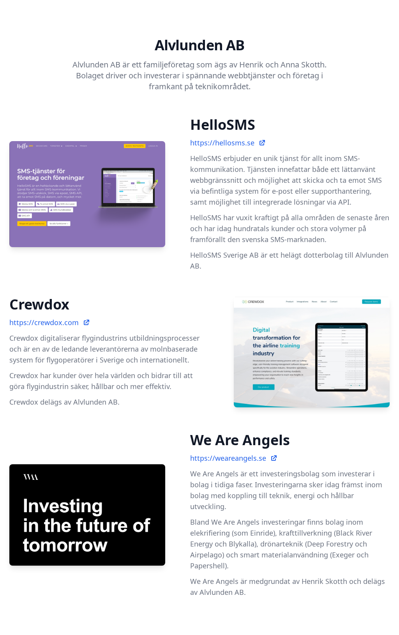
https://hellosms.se (222, 142)
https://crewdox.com (44, 322)
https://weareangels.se (228, 458)
